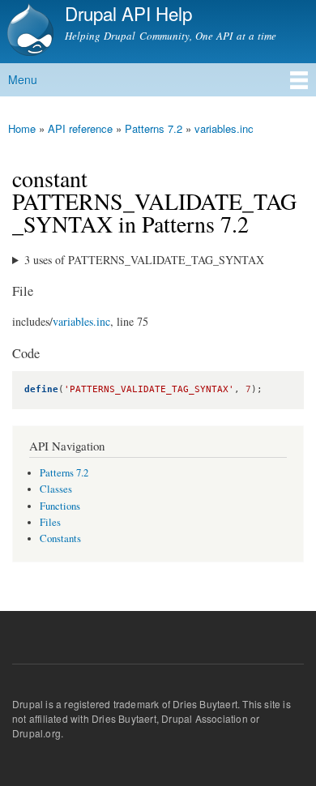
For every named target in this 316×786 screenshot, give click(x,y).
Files (50, 522)
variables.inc (224, 128)
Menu (22, 79)
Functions (60, 506)
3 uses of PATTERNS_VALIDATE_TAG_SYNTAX (144, 259)
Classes (56, 489)
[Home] (28, 31)
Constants (60, 538)
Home (22, 128)
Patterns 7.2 (153, 128)
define (41, 389)
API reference (80, 128)
